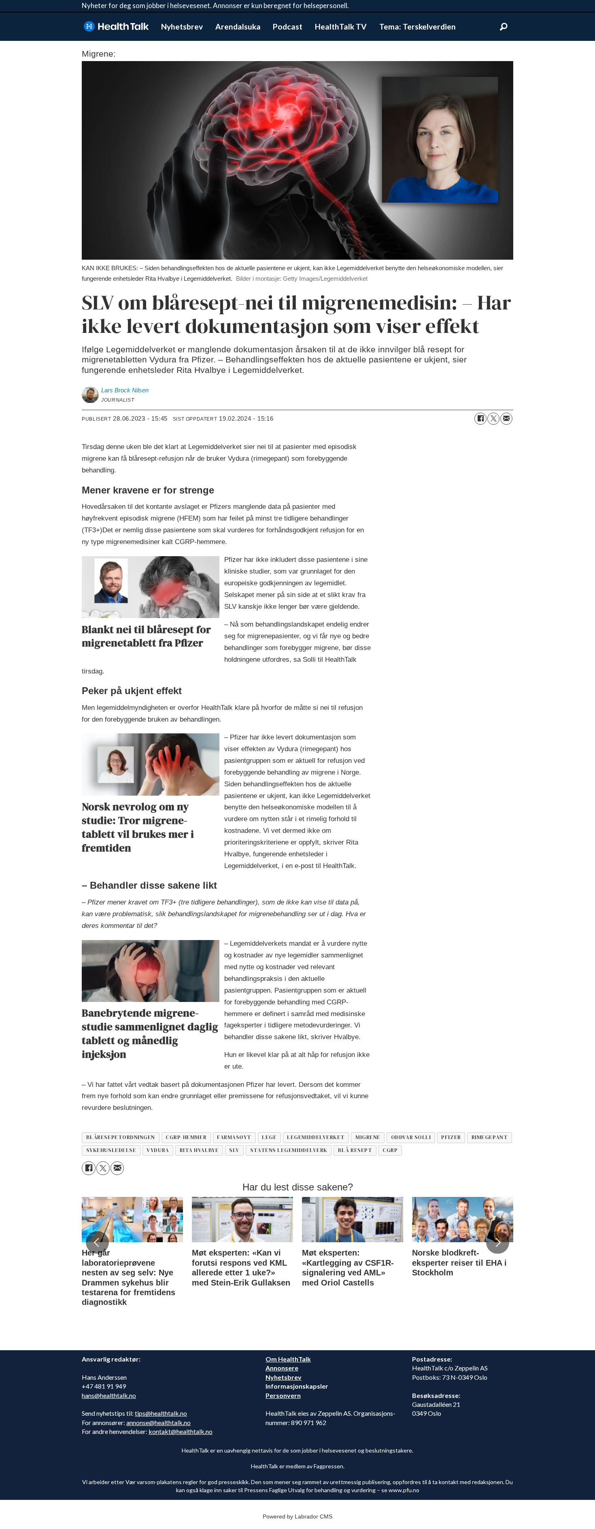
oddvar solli (411, 1137)
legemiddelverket (316, 1137)
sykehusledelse (111, 1150)
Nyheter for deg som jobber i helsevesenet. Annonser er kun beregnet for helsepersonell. (215, 5)
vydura (158, 1150)
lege (269, 1137)
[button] (97, 1242)
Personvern (283, 1395)
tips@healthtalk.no (161, 1413)
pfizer (451, 1137)
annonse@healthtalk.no (158, 1422)
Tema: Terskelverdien (417, 26)
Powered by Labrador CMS (297, 1516)
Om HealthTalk (288, 1359)
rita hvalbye (199, 1150)
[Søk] (503, 27)
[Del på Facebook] (480, 419)
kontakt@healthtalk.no (180, 1431)
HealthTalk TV (341, 26)
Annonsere (282, 1368)
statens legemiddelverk (288, 1150)
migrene (367, 1137)
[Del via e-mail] (506, 419)
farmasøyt (234, 1137)
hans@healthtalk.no (109, 1395)
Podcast (287, 26)
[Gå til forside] (116, 26)
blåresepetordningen (120, 1137)
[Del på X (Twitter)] (493, 419)
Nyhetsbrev (182, 26)
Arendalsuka (238, 26)
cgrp (389, 1150)
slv (234, 1150)
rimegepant (490, 1137)
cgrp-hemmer (186, 1137)
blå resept (355, 1150)
